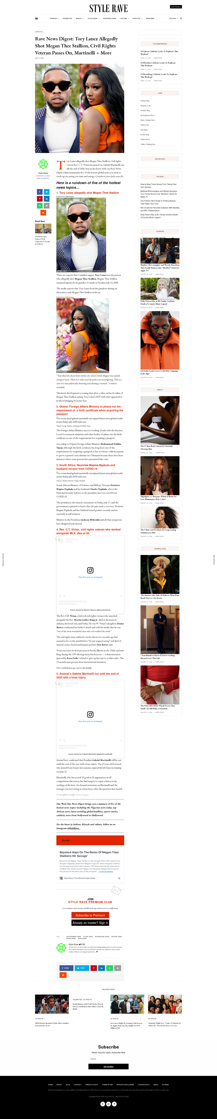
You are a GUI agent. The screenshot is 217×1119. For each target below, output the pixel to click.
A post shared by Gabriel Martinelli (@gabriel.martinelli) (90, 754)
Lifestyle (39, 32)
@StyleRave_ (73, 828)
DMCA (155, 1085)
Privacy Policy (92, 1085)
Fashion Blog (145, 101)
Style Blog (144, 130)
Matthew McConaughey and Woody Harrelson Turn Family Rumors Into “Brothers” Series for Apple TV (159, 194)
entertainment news (73, 936)
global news (88, 936)
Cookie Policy (144, 1085)
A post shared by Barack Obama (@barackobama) (90, 610)
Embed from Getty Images (65, 196)
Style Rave (43, 173)
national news (116, 936)
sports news (71, 938)
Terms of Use (107, 1085)
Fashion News (145, 139)
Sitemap (165, 1085)
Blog (68, 1085)
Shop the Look (145, 105)
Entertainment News (147, 115)
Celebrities (77, 999)
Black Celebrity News (148, 120)
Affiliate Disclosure (125, 1085)
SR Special (39, 1019)
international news (102, 936)
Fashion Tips (145, 125)
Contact (78, 1085)
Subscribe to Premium (90, 915)
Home (50, 1085)
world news (82, 938)
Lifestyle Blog (145, 110)
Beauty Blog (145, 134)
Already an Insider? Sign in (90, 922)
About (59, 1085)
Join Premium (176, 7)
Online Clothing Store (148, 144)
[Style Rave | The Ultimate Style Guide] (108, 8)
